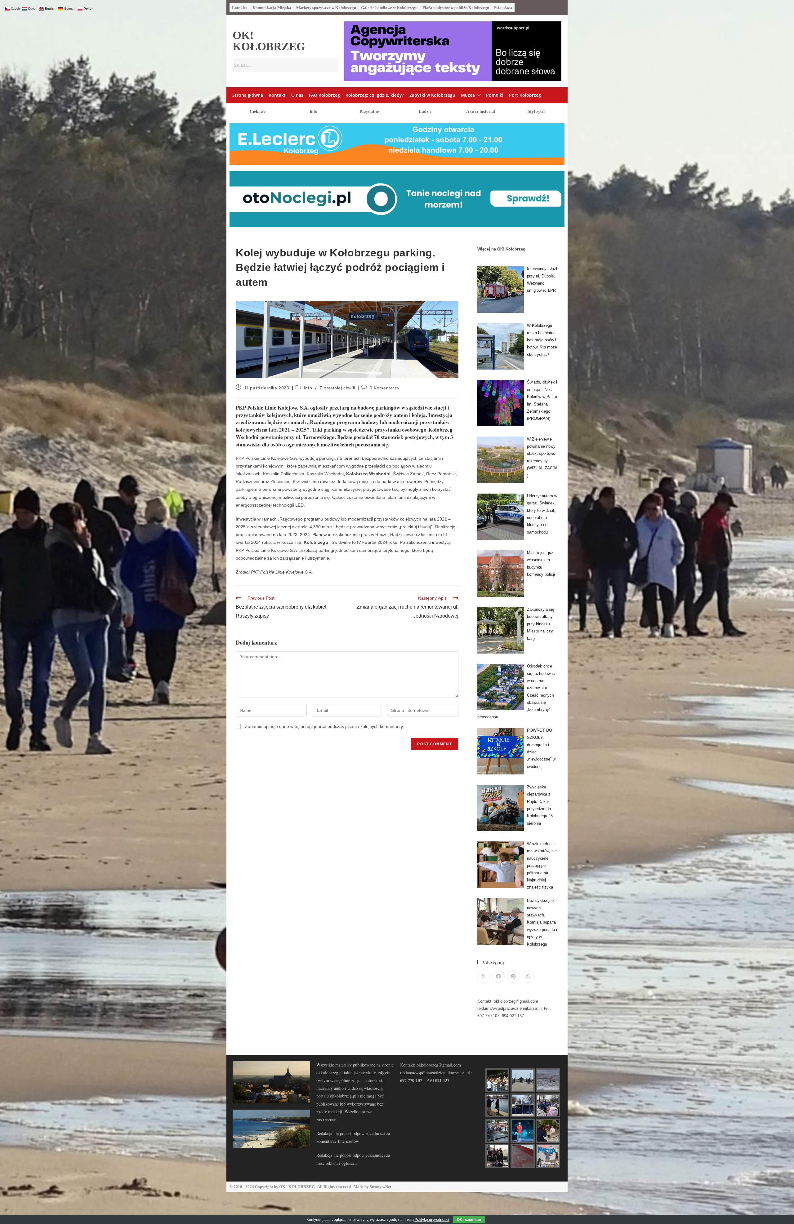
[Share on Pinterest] (513, 976)
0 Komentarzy (384, 387)
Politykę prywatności (432, 1219)
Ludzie (425, 111)
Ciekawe (257, 111)
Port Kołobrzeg (525, 95)
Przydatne (369, 111)
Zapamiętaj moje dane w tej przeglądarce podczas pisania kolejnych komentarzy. (324, 726)
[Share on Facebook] (498, 976)
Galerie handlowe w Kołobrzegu (389, 7)
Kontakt (277, 95)
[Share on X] (483, 976)
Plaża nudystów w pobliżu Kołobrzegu (455, 7)
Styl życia (537, 111)
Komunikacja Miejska (271, 7)
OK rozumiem (469, 1219)
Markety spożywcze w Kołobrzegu (326, 7)
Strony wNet (380, 1186)
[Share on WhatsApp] (528, 976)
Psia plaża (503, 7)
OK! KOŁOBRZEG (269, 41)
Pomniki (494, 95)
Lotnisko (240, 7)
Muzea (468, 95)
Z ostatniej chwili (337, 387)
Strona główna (247, 95)
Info (313, 111)
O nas (297, 95)
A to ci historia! (480, 111)
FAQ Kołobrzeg (324, 95)
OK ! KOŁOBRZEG (297, 1186)
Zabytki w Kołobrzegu (432, 95)
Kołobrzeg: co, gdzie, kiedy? (375, 95)
